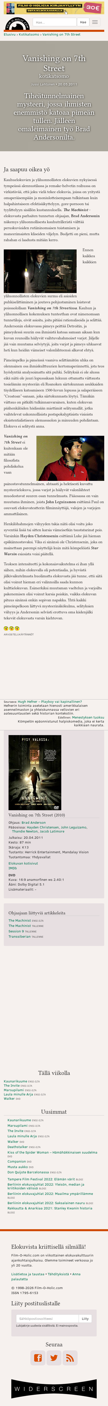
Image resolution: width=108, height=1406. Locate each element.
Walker (12, 1098)
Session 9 (23, 931)
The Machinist (26, 920)
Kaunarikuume (22, 1081)
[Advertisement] (54, 1010)
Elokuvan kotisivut (23, 863)
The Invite (18, 1085)
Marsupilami (20, 1089)
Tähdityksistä (58, 1274)
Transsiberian (26, 936)
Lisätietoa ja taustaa (27, 1274)
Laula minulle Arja (25, 1094)
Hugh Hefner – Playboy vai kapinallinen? (50, 701)
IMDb (13, 868)
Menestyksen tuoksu (88, 717)
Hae (83, 22)
